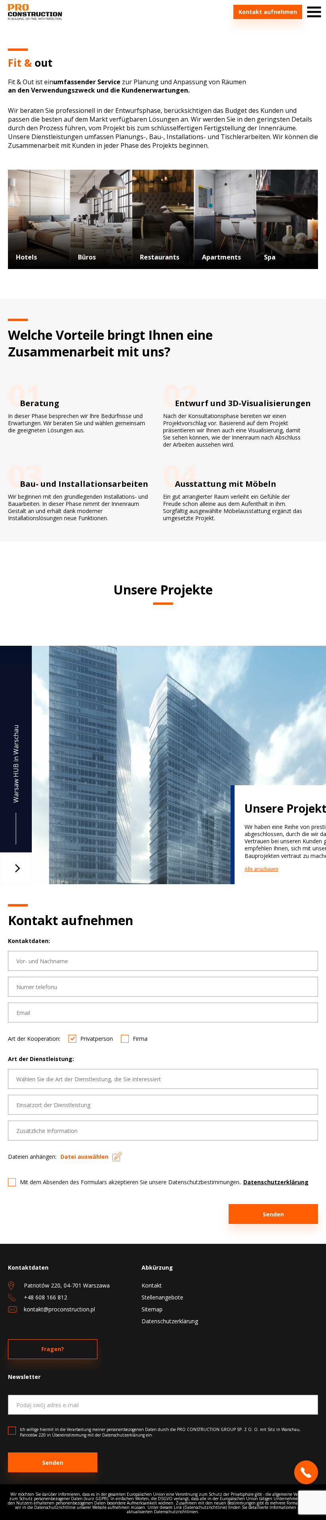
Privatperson (96, 1038)
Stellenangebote (162, 1297)
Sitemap (152, 1309)
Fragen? (52, 1349)
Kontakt (152, 1285)
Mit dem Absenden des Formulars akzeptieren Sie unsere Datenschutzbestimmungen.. (164, 1182)
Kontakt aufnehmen (268, 11)
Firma (140, 1038)
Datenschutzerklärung (276, 1182)
